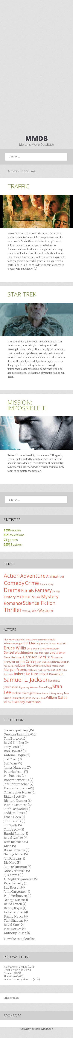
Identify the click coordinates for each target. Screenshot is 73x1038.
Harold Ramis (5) (16, 833)
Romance (13, 603)
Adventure (33, 575)
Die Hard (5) (12, 862)
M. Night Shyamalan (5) (21, 879)
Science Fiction (39, 602)
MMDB (36, 138)
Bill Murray (31, 643)
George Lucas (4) (16, 900)
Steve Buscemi (43, 693)
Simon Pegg (45, 687)
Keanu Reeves (11, 666)
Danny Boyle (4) (15, 908)
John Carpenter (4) (17, 891)
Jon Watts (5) (13, 825)
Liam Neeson (27, 665)
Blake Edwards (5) (16, 850)
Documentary (46, 584)
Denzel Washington (18, 652)
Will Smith (9, 701)
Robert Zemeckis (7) (18, 780)
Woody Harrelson (28, 702)
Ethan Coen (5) (14, 817)
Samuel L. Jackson (26, 679)
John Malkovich (44, 662)
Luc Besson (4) (14, 887)
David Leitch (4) (15, 904)
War (35, 611)
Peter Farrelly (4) (16, 883)
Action (12, 575)
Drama (12, 590)
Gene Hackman (13, 657)
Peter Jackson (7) (16, 772)
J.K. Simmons (54, 657)
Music (36, 597)
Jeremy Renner (11, 661)
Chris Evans (33, 648)
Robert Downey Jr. (51, 674)
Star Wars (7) (13, 763)
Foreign (56, 591)
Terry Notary (57, 693)
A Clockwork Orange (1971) (19, 966)
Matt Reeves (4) (15, 929)
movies (12, 530)
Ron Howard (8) (15, 751)
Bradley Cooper (48, 643)
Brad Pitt (61, 643)
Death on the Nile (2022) (17, 970)
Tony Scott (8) (13, 747)
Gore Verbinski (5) (17, 871)
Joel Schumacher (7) (18, 784)
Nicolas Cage (54, 669)
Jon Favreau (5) (14, 858)
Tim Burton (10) (15, 738)
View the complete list (19, 939)
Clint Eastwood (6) (17, 809)
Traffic (18, 186)
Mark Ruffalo (44, 665)
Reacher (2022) (12, 973)
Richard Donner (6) (18, 801)
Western (45, 610)
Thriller (13, 610)
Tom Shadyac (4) (16, 920)
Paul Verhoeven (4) (17, 896)
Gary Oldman (58, 652)
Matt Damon (58, 666)
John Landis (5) (14, 821)
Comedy (14, 582)
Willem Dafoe (56, 697)
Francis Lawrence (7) (19, 788)
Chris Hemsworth (50, 648)
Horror (23, 596)
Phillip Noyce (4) (16, 916)
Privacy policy (11, 997)
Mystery (50, 596)
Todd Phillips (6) (15, 813)
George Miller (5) (16, 854)
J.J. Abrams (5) (13, 875)
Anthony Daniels (39, 639)
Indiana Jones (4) (16, 912)
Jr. (68, 661)
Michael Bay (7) (15, 776)
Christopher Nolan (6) (19, 792)
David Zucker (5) (15, 838)
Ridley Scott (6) (15, 796)
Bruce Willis (15, 648)
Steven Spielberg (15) (19, 730)
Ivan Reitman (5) (16, 842)
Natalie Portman (38, 670)
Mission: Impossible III (26, 405)
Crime (32, 582)
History (10, 597)
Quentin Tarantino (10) (20, 734)
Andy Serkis (24, 639)
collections (14, 535)
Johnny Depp (59, 661)
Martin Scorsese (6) (18, 805)
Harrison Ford (34, 657)
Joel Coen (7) (13, 759)
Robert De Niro (26, 673)
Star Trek (21, 294)
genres (11, 540)
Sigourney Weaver (28, 687)
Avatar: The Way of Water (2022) (22, 979)
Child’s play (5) (14, 829)
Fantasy (43, 590)
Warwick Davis (38, 698)
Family (27, 590)
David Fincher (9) (16, 743)
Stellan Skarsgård (24, 693)
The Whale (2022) (13, 976)
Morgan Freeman (17, 669)
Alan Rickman (11, 639)
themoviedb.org (44, 1028)
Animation (55, 576)
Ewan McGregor (41, 653)
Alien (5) (10, 846)
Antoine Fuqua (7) (17, 755)
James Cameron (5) (17, 867)
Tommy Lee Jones (21, 698)
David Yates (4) (14, 925)
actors (13, 544)
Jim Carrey (28, 661)
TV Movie (26, 611)
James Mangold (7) (17, 767)
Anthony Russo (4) (17, 933)
